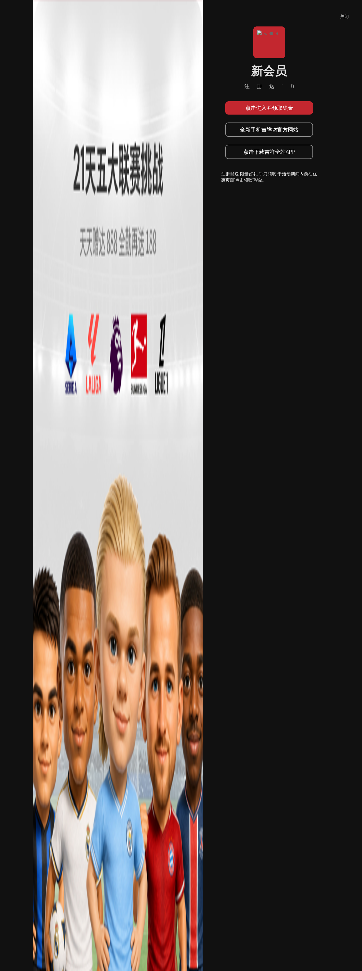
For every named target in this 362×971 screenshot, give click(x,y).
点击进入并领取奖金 (269, 107)
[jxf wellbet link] (118, 485)
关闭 (344, 16)
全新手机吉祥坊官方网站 (269, 129)
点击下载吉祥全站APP (269, 151)
